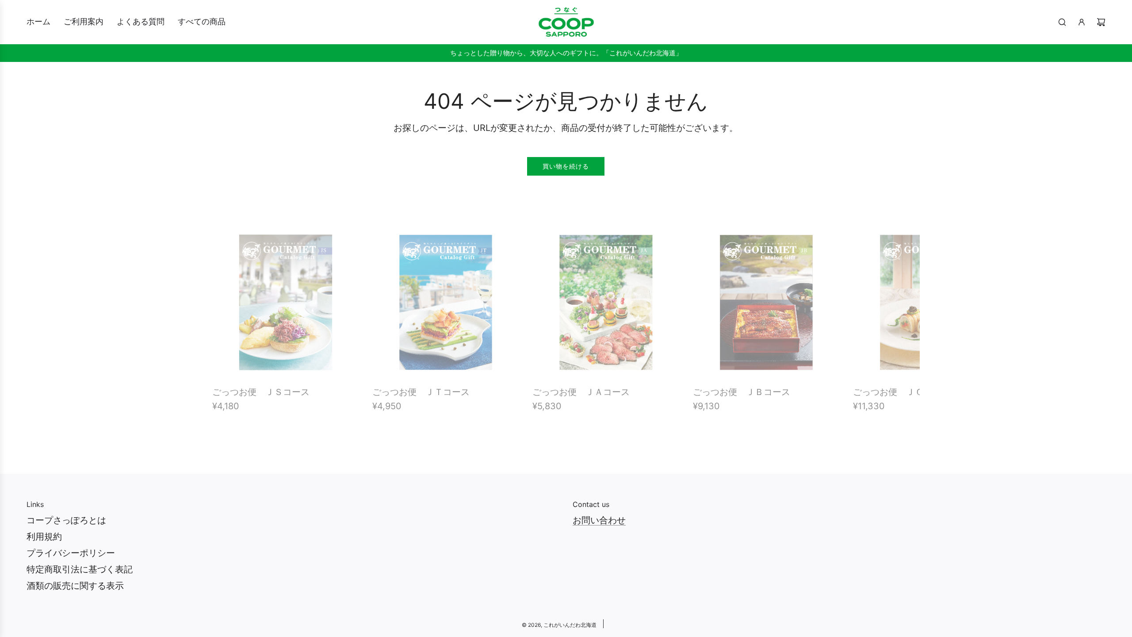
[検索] (1062, 22)
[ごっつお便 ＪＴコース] (445, 302)
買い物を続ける (566, 166)
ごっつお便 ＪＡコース (581, 392)
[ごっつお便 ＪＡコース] (605, 302)
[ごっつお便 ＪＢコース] (766, 302)
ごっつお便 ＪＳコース (261, 392)
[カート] (1101, 22)
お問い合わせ (599, 520)
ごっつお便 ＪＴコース (421, 392)
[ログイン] (1081, 22)
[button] (228, 323)
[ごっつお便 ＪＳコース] (285, 302)
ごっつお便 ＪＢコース (741, 392)
